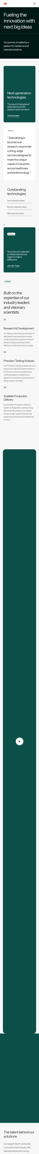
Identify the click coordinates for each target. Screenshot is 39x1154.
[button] (34, 3)
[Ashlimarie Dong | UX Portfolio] (5, 4)
